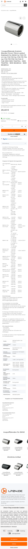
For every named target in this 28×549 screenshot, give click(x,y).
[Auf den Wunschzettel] (24, 18)
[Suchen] (25, 5)
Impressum (14, 526)
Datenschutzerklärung (6, 526)
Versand (12, 113)
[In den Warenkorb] (2, 15)
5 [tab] (16, 44)
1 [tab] (11, 44)
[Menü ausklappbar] (1, 1)
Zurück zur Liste (5, 10)
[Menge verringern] (2, 126)
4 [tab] (15, 44)
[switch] (4, 531)
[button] (20, 1)
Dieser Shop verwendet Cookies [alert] (14, 508)
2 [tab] (12, 44)
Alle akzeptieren (14, 539)
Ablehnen (14, 543)
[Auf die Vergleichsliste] (20, 18)
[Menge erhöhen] (25, 126)
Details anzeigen (14, 547)
